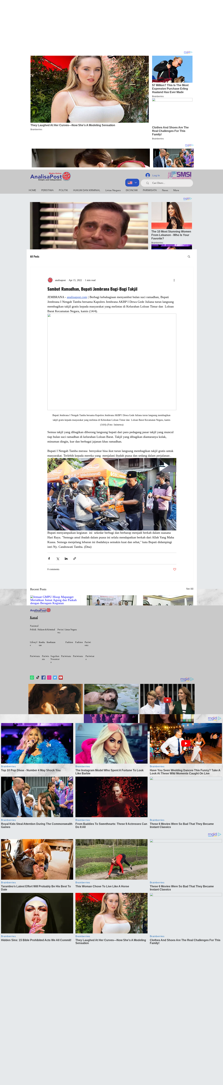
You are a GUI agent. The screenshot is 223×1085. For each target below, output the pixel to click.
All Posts (34, 256)
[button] (189, 256)
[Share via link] (74, 558)
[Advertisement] (104, 24)
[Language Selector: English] (132, 183)
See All (189, 588)
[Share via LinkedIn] (66, 558)
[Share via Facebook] (49, 558)
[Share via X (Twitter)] (57, 558)
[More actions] (174, 280)
